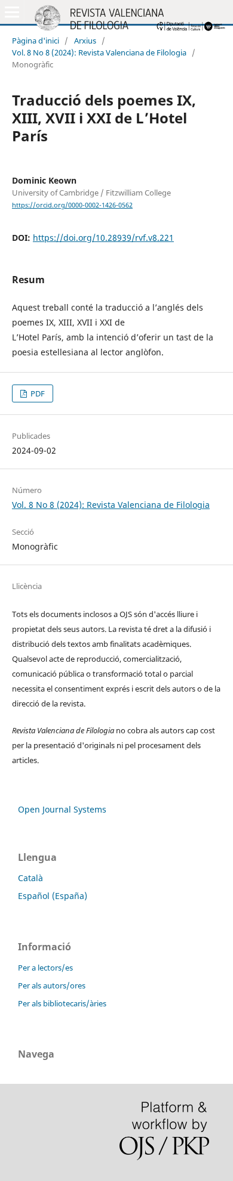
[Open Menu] (12, 12)
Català (30, 878)
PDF (37, 393)
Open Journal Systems (62, 809)
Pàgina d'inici (35, 40)
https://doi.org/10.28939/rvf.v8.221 (103, 237)
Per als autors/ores (51, 985)
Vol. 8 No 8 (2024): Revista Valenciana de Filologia (99, 52)
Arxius (85, 40)
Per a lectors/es (45, 967)
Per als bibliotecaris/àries (62, 1003)
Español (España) (52, 895)
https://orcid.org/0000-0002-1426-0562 (72, 205)
